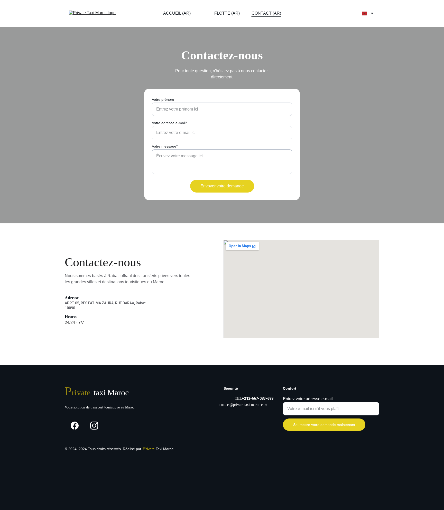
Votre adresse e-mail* (169, 123)
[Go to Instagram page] (94, 426)
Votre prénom (163, 99)
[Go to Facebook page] (75, 426)
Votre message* (165, 146)
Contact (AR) (266, 13)
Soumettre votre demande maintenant (324, 425)
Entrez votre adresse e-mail (308, 399)
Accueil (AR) (177, 13)
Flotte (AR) (227, 13)
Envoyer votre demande (222, 186)
